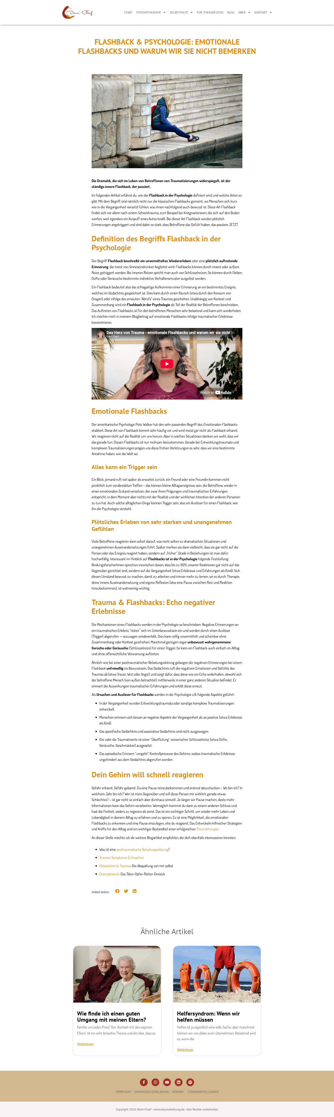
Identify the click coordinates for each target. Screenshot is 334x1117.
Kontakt (261, 12)
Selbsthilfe (179, 12)
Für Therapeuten (210, 12)
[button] (117, 891)
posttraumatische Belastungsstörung (142, 849)
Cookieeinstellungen (203, 1092)
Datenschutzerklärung (152, 1092)
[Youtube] (167, 1082)
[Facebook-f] (144, 1082)
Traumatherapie (207, 828)
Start (128, 12)
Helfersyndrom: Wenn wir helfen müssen (208, 1016)
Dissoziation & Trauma (114, 865)
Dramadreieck (109, 873)
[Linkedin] (178, 1082)
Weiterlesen (85, 1044)
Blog (230, 12)
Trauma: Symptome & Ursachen (121, 857)
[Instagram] (155, 1082)
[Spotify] (190, 1082)
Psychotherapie (148, 12)
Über (242, 12)
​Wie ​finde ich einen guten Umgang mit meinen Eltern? (111, 1016)
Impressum (123, 1092)
